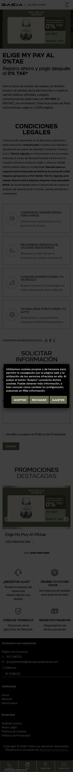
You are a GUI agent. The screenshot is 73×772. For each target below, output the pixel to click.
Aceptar (20, 399)
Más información (34, 390)
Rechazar (39, 399)
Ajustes (58, 399)
